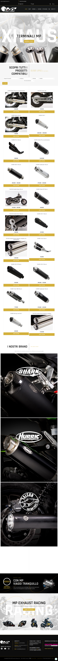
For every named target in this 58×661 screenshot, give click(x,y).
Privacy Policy (33, 658)
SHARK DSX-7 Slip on (42, 214)
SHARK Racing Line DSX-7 (16, 313)
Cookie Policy (39, 658)
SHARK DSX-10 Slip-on (16, 264)
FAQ (37, 649)
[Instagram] (8, 648)
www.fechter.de (49, 648)
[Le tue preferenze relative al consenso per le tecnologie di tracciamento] (56, 659)
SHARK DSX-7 (42, 115)
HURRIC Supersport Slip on (42, 164)
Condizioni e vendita (35, 641)
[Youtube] (5, 648)
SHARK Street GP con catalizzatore (42, 140)
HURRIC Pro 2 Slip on (16, 140)
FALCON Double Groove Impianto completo (42, 313)
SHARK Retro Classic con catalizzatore (16, 91)
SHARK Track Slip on (41, 238)
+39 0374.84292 (22, 1)
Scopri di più (29, 42)
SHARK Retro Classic (16, 115)
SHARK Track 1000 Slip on (16, 289)
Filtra (5, 83)
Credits (52, 658)
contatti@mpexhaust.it (5, 1)
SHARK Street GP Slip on (41, 189)
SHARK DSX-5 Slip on (42, 264)
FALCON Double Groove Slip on (16, 189)
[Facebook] (1, 648)
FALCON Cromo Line (42, 91)
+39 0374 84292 (22, 642)
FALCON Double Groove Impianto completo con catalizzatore (16, 239)
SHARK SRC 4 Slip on (16, 164)
